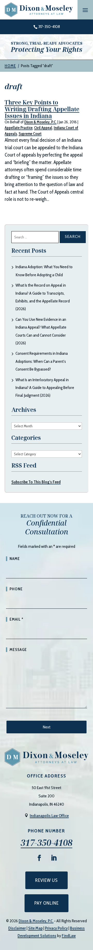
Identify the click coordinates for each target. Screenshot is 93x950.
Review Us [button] (46, 880)
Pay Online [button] (46, 903)
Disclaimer (17, 928)
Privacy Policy (56, 928)
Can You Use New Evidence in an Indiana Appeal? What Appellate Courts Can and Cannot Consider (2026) (41, 331)
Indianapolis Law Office (49, 815)
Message (18, 649)
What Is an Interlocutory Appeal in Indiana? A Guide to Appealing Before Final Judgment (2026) (45, 387)
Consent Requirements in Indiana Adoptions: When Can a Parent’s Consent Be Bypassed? (42, 361)
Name (15, 558)
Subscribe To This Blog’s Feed (36, 481)
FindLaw (69, 935)
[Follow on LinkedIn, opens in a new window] (54, 858)
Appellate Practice (19, 127)
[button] (85, 10)
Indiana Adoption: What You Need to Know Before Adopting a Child (44, 270)
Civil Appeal (43, 127)
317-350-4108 (49, 26)
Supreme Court (30, 133)
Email (16, 619)
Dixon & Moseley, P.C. (40, 122)
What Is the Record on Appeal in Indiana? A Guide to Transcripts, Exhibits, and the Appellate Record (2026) (43, 297)
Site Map (35, 928)
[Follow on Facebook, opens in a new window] (39, 858)
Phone (16, 589)
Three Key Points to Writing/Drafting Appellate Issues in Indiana (42, 109)
